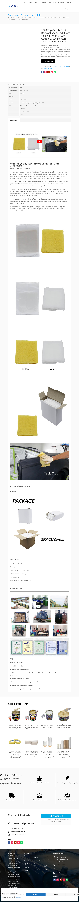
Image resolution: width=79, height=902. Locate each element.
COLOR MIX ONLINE (53, 3)
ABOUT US (43, 3)
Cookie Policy (18, 897)
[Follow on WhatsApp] (55, 72)
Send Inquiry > (48, 61)
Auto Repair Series (18, 14)
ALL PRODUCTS (32, 3)
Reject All (56, 894)
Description (14, 120)
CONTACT (68, 3)
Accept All (35, 894)
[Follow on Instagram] (45, 72)
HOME (24, 3)
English (67, 9)
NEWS (62, 3)
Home (9, 17)
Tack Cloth (35, 14)
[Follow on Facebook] (42, 72)
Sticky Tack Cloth (48, 68)
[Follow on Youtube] (48, 72)
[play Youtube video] (39, 141)
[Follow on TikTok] (52, 72)
